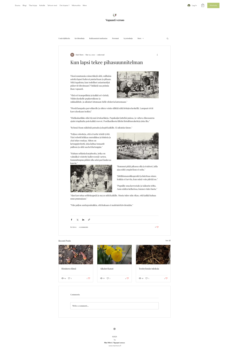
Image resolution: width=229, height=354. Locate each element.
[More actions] (157, 54)
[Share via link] (89, 219)
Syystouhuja (128, 38)
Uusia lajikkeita (64, 38)
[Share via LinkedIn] (83, 219)
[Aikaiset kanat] (114, 254)
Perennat (115, 38)
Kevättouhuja (79, 38)
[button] (202, 5)
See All (168, 240)
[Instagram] (114, 329)
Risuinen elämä (68, 268)
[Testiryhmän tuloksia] (153, 254)
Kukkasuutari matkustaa (98, 38)
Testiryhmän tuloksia (149, 268)
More (139, 38)
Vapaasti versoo (115, 20)
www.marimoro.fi (115, 346)
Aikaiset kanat (106, 268)
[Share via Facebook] (71, 219)
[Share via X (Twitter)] (77, 219)
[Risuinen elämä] (76, 254)
